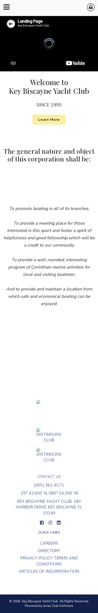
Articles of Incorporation (49, 571)
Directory (49, 551)
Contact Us (49, 476)
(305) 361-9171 (49, 485)
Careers (49, 543)
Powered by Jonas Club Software (49, 606)
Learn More (49, 119)
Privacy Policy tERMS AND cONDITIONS (49, 561)
